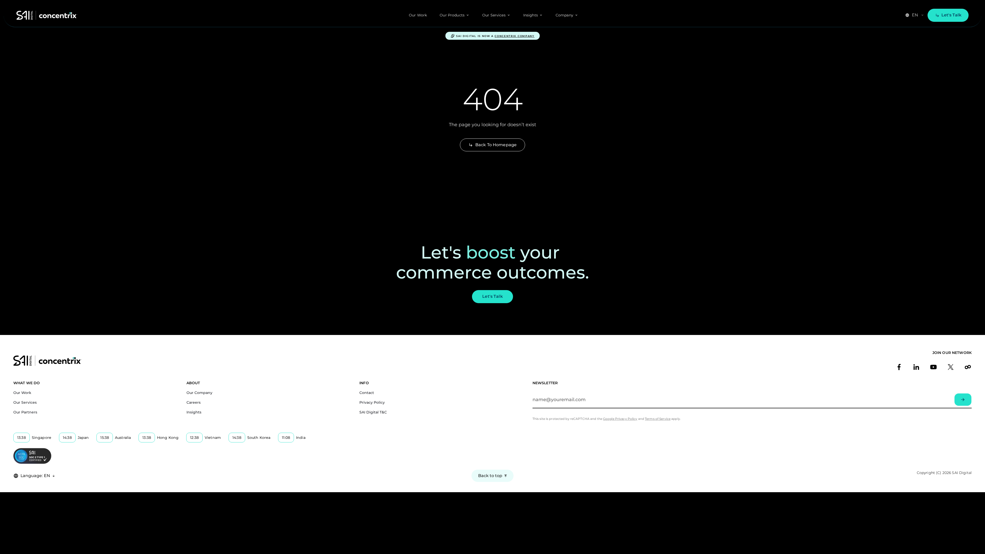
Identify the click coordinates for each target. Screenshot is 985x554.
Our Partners (25, 412)
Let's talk (951, 15)
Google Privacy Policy (620, 419)
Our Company (199, 392)
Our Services (25, 402)
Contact (366, 392)
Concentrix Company (515, 36)
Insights (193, 412)
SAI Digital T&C (373, 412)
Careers (193, 402)
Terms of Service (658, 419)
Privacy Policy (372, 402)
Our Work (418, 15)
